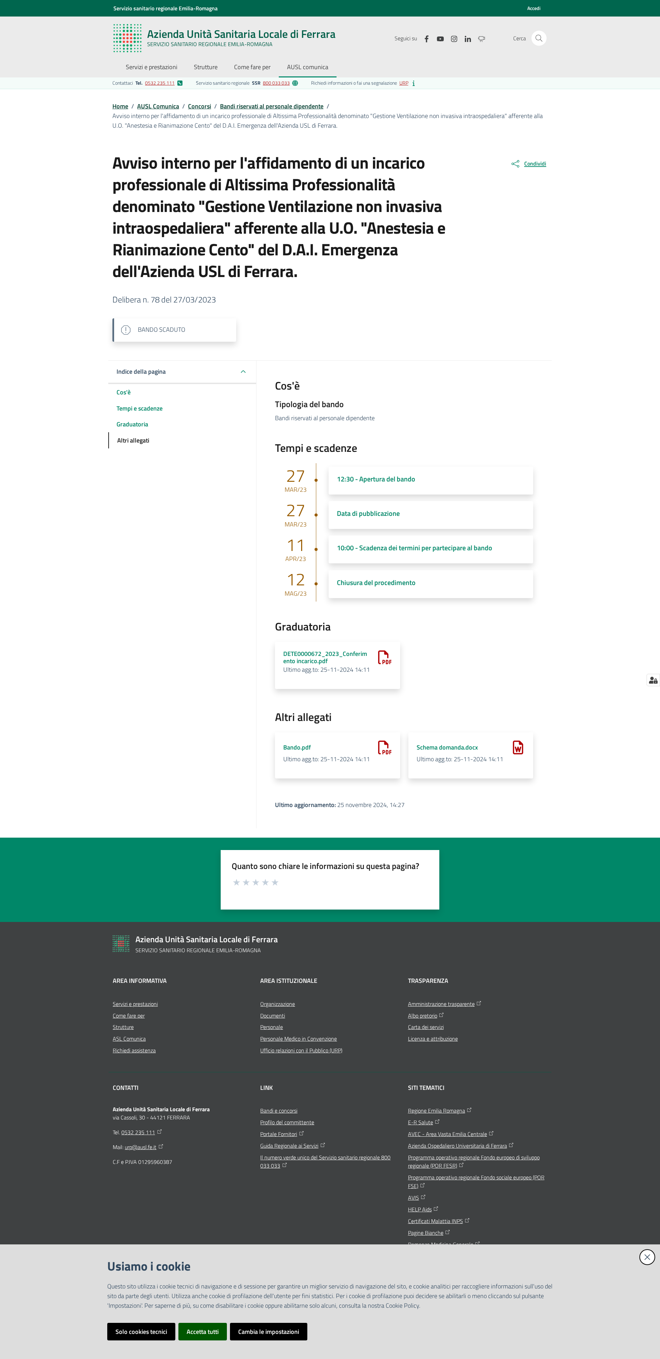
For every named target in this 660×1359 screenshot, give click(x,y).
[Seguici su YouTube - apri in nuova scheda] (437, 38)
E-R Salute (420, 1122)
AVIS (413, 1197)
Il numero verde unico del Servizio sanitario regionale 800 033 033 (325, 1161)
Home (120, 106)
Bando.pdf (297, 747)
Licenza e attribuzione (433, 1038)
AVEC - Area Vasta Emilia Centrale (447, 1134)
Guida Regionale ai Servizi (289, 1146)
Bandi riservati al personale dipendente (271, 106)
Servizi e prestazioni (135, 1004)
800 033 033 (276, 82)
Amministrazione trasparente (441, 1004)
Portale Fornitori (278, 1134)
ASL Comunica (129, 1038)
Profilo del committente (287, 1122)
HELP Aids (420, 1209)
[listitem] (147, 83)
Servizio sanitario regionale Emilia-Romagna (165, 8)
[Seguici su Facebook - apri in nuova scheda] (424, 38)
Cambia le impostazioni (268, 1331)
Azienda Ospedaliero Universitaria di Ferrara (457, 1146)
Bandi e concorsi (278, 1110)
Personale (271, 1027)
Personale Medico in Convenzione (298, 1038)
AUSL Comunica (158, 106)
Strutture (123, 1027)
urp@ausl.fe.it (140, 1147)
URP (403, 82)
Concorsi (199, 106)
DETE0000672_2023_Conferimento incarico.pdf (325, 657)
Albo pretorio (422, 1015)
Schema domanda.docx (447, 747)
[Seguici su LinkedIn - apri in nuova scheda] (465, 38)
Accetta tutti (203, 1331)
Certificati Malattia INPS (435, 1221)
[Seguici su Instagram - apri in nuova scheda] (451, 38)
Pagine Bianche (425, 1233)
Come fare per (129, 1015)
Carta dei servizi (426, 1027)
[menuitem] (152, 67)
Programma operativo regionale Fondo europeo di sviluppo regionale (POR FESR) (474, 1161)
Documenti (272, 1015)
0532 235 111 (160, 82)
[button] (539, 38)
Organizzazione (277, 1004)
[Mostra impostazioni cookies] (653, 680)
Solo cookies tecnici (141, 1331)
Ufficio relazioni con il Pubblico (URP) (301, 1050)
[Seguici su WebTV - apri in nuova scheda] (479, 38)
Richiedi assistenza (134, 1050)
